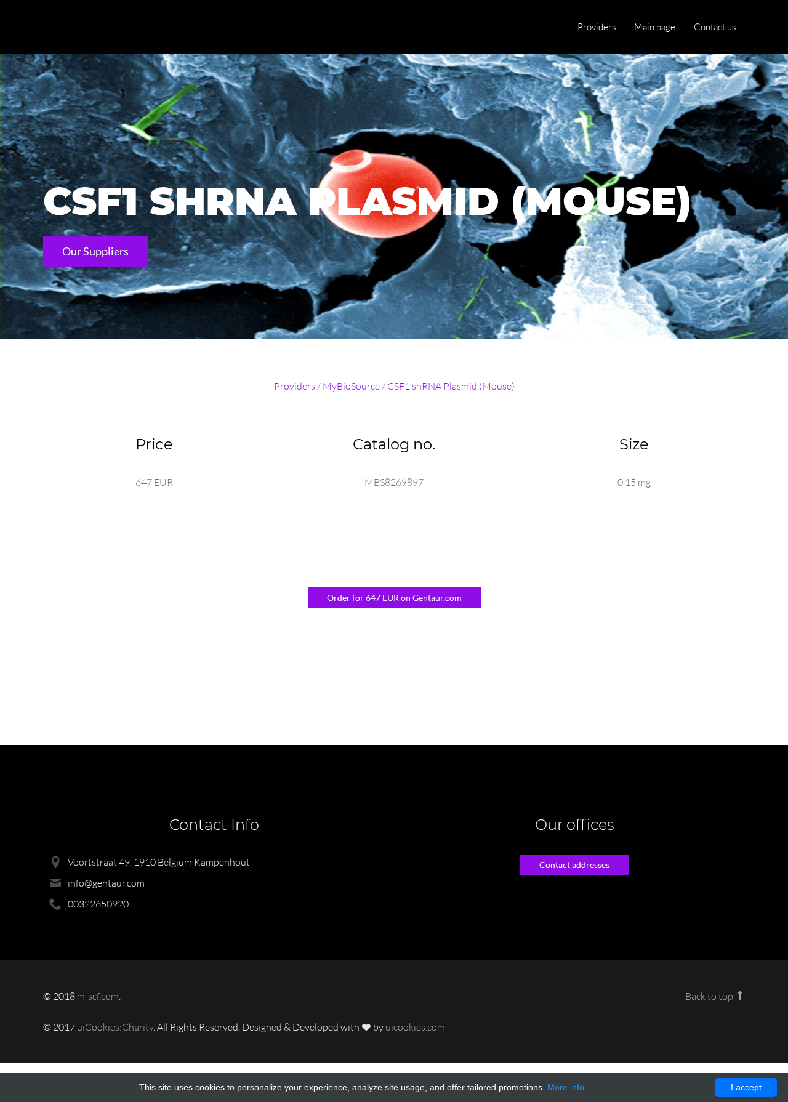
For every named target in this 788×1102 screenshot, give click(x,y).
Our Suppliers (95, 251)
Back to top (710, 996)
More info (565, 1087)
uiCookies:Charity (115, 1027)
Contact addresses (574, 864)
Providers (596, 27)
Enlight (101, 28)
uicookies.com (415, 1027)
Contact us (715, 27)
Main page (654, 27)
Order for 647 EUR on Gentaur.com (394, 597)
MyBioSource (351, 386)
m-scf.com (98, 996)
